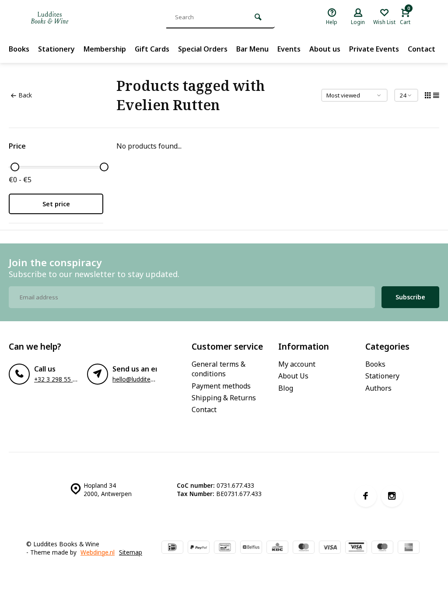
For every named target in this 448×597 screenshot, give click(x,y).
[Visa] (330, 548)
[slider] (14, 167)
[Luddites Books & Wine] (78, 17)
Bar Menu (252, 49)
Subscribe (410, 297)
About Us (293, 376)
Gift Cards (152, 49)
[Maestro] (382, 548)
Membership (105, 49)
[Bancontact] (225, 548)
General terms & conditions (218, 368)
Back (25, 95)
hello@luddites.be (137, 379)
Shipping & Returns (224, 398)
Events (289, 49)
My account (296, 364)
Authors (378, 388)
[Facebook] (366, 496)
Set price (56, 204)
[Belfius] (251, 548)
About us (324, 49)
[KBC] (277, 548)
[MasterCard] (304, 548)
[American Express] (409, 548)
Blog (285, 388)
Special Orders (203, 49)
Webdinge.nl (97, 552)
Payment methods (221, 386)
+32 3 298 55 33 (57, 379)
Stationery (56, 49)
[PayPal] (199, 548)
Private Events (374, 49)
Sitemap (130, 552)
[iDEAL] (172, 548)
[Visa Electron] (356, 548)
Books (19, 49)
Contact (421, 49)
